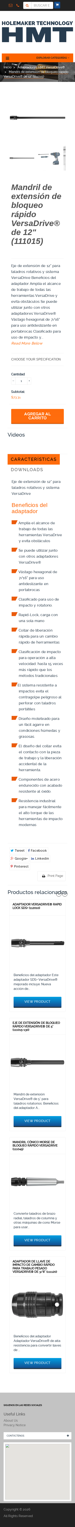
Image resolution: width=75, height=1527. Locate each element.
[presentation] (21, 158)
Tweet (19, 850)
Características (34, 459)
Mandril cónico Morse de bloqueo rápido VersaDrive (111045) (35, 1145)
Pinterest (21, 866)
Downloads (27, 469)
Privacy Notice (15, 1425)
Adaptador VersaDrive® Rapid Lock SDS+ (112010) (37, 906)
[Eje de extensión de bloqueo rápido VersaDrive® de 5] (37, 1062)
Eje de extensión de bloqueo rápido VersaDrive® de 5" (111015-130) (36, 1026)
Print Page (55, 876)
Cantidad (18, 374)
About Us (11, 1420)
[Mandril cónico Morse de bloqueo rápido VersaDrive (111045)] (37, 1182)
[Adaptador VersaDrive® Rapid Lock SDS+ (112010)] (37, 943)
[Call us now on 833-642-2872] (18, 5)
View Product (37, 1002)
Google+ (21, 858)
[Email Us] (11, 5)
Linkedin (41, 858)
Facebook (38, 850)
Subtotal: (18, 392)
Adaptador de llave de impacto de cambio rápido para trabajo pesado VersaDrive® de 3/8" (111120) (35, 1267)
